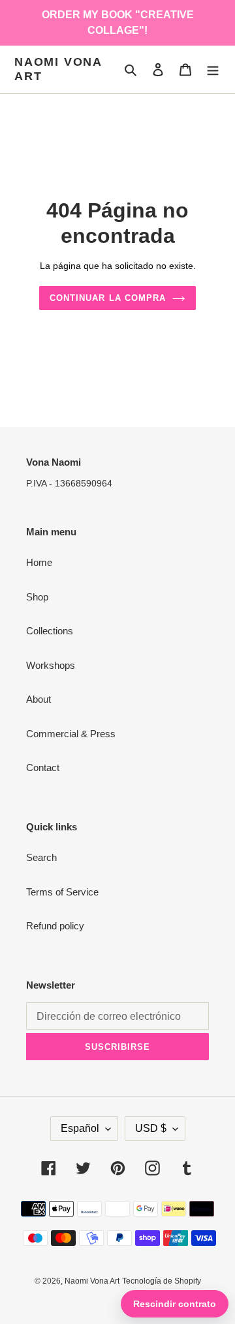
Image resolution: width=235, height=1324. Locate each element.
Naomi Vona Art (58, 69)
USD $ (150, 1128)
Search (41, 857)
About (38, 699)
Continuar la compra (108, 298)
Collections (49, 630)
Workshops (50, 665)
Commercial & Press (71, 733)
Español (80, 1128)
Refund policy (55, 925)
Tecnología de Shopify (161, 1281)
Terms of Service (62, 891)
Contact (42, 767)
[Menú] (213, 69)
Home (39, 562)
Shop (37, 596)
